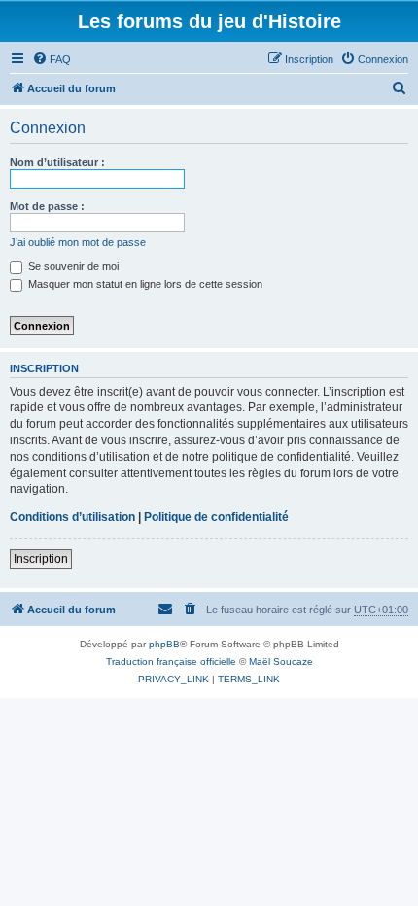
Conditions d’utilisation (72, 517)
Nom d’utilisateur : (57, 162)
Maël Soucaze (281, 661)
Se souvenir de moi (72, 266)
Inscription (41, 559)
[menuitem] (51, 59)
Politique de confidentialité (216, 517)
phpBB (164, 644)
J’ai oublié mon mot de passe (78, 242)
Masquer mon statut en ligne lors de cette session (143, 284)
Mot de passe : (47, 206)
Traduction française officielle (171, 661)
